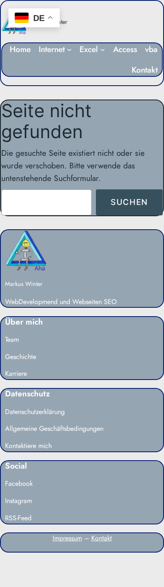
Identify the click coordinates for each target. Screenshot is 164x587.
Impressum (67, 538)
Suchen (129, 202)
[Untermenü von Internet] (69, 49)
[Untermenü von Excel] (102, 49)
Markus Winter (23, 284)
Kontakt (101, 538)
